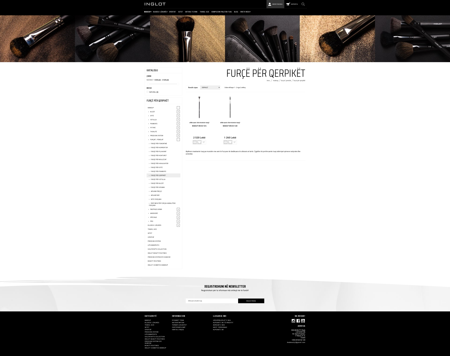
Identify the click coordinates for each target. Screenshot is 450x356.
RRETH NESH (245, 11)
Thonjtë (153, 131)
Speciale (153, 217)
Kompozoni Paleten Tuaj (222, 11)
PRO (151, 221)
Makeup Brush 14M (230, 125)
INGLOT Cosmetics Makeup (158, 265)
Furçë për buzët (157, 183)
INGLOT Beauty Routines (157, 253)
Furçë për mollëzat (158, 159)
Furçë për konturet (158, 155)
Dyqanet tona (178, 320)
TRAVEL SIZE (204, 11)
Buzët (152, 112)
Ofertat (172, 11)
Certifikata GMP (178, 327)
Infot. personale (220, 327)
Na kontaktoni (178, 322)
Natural (153, 92)
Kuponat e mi (218, 329)
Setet (180, 11)
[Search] (303, 4)
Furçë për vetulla (157, 179)
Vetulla (153, 120)
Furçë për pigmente (158, 171)
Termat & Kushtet (179, 325)
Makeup (147, 11)
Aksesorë (154, 213)
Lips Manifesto (153, 245)
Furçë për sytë (156, 167)
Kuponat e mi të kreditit (223, 322)
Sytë (152, 116)
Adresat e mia (219, 325)
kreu (268, 80)
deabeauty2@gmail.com (296, 342)
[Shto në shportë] (204, 142)
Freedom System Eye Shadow (159, 257)
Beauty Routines (154, 261)
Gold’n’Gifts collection (157, 249)
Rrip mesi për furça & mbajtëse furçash (162, 204)
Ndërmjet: (150, 80)
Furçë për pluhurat (158, 151)
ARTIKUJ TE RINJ (191, 11)
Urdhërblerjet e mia (222, 320)
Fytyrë (153, 127)
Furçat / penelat (156, 139)
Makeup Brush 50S (199, 125)
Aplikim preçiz (156, 191)
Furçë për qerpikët (158, 175)
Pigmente (154, 124)
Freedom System (156, 135)
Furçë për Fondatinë (158, 143)
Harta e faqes (178, 329)
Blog (236, 11)
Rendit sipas (193, 87)
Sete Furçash (155, 199)
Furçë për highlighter (159, 163)
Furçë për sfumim (157, 187)
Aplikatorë (155, 195)
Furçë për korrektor (159, 147)
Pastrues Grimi (156, 209)
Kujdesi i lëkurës (160, 11)
